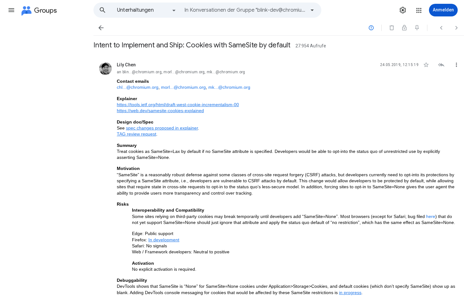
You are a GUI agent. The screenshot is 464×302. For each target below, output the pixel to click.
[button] (11, 10)
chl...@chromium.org (137, 87)
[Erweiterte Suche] (312, 10)
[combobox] (245, 10)
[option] (146, 10)
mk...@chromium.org (229, 87)
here (430, 216)
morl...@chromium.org (183, 87)
